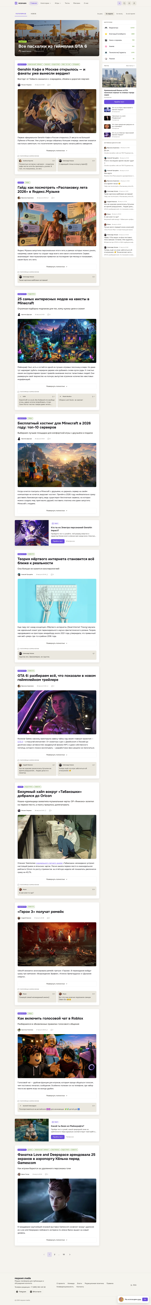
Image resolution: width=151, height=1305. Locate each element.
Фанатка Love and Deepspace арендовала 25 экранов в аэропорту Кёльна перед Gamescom (56, 1158)
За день (100, 14)
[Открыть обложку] (57, 111)
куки (139, 1299)
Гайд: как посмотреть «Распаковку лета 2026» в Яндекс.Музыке (52, 189)
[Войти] (134, 3)
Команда (71, 1286)
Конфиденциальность (65, 1289)
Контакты (80, 1289)
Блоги (79, 1286)
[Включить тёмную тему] (129, 3)
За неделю (109, 14)
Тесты (67, 3)
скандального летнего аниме (49, 863)
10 (64, 1254)
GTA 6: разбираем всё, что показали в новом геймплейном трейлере (57, 677)
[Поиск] (124, 3)
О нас (86, 3)
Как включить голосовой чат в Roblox (50, 1018)
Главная (34, 3)
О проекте (61, 1286)
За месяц (119, 14)
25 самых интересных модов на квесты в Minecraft (53, 301)
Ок (145, 1299)
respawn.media (23, 1280)
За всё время (130, 14)
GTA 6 (20, 742)
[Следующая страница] (70, 1254)
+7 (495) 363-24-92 (38, 1289)
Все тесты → (130, 66)
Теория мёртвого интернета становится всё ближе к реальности (56, 561)
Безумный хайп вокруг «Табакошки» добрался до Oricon (50, 793)
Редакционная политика (94, 1286)
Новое (33, 14)
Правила (110, 1286)
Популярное (21, 14)
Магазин (76, 3)
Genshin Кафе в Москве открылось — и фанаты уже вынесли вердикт (51, 71)
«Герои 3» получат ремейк (41, 911)
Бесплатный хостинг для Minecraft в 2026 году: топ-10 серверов (54, 425)
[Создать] (119, 3)
